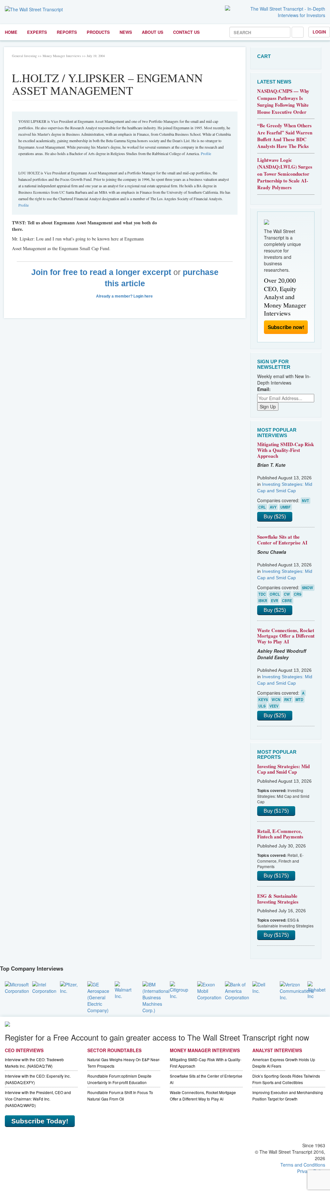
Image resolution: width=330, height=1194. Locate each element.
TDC (262, 594)
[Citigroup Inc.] (179, 989)
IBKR (262, 600)
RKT (288, 699)
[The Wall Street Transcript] (34, 8)
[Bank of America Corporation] (237, 990)
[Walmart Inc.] (123, 989)
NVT (305, 500)
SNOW (307, 587)
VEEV (273, 706)
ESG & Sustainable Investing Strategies (277, 898)
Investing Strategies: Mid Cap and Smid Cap (283, 769)
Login (319, 32)
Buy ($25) (275, 516)
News (126, 32)
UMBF (285, 507)
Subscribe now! (286, 327)
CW (287, 594)
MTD (299, 699)
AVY (273, 507)
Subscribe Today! (39, 1121)
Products (98, 32)
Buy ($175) (276, 811)
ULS (262, 706)
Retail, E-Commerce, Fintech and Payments (280, 833)
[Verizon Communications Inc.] (297, 990)
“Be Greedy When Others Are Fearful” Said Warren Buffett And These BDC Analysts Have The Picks (284, 136)
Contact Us (186, 32)
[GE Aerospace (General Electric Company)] (98, 996)
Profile (206, 153)
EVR (274, 600)
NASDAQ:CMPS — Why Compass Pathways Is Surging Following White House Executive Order (283, 101)
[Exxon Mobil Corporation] (209, 990)
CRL (262, 507)
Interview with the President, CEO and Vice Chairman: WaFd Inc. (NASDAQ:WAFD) (38, 1099)
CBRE (287, 600)
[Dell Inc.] (261, 987)
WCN (276, 699)
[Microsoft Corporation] (17, 987)
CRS (297, 594)
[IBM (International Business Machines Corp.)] (156, 996)
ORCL (275, 594)
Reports (67, 32)
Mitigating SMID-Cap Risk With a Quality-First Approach (285, 450)
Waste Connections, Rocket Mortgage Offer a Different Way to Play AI (286, 636)
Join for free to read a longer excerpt (101, 272)
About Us (152, 32)
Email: (264, 389)
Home (11, 32)
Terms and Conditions (302, 1164)
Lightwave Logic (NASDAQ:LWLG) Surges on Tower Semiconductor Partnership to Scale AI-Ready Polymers (284, 173)
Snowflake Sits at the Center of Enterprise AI (282, 539)
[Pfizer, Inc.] (69, 987)
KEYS (263, 699)
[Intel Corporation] (44, 987)
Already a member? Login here (125, 296)
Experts (37, 32)
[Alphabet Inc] (316, 989)
